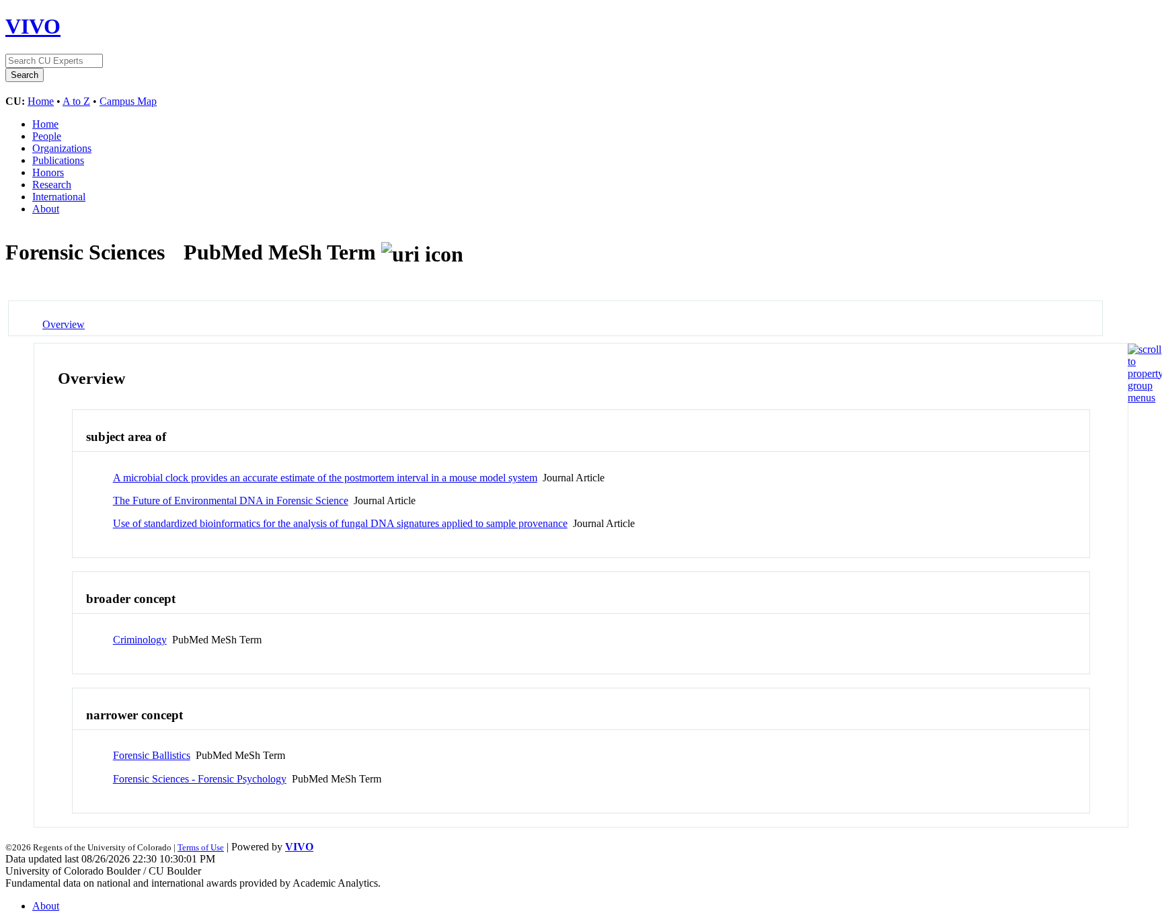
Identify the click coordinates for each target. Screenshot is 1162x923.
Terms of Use (201, 847)
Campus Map (128, 101)
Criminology (140, 639)
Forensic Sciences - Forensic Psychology (199, 779)
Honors (48, 172)
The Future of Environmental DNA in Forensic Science (230, 500)
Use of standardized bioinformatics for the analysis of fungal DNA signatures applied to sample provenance (340, 523)
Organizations (61, 148)
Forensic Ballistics (151, 755)
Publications (58, 160)
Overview (63, 324)
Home (41, 101)
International (58, 196)
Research (51, 184)
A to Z (76, 101)
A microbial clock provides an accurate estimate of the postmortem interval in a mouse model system (325, 477)
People (46, 136)
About (45, 208)
